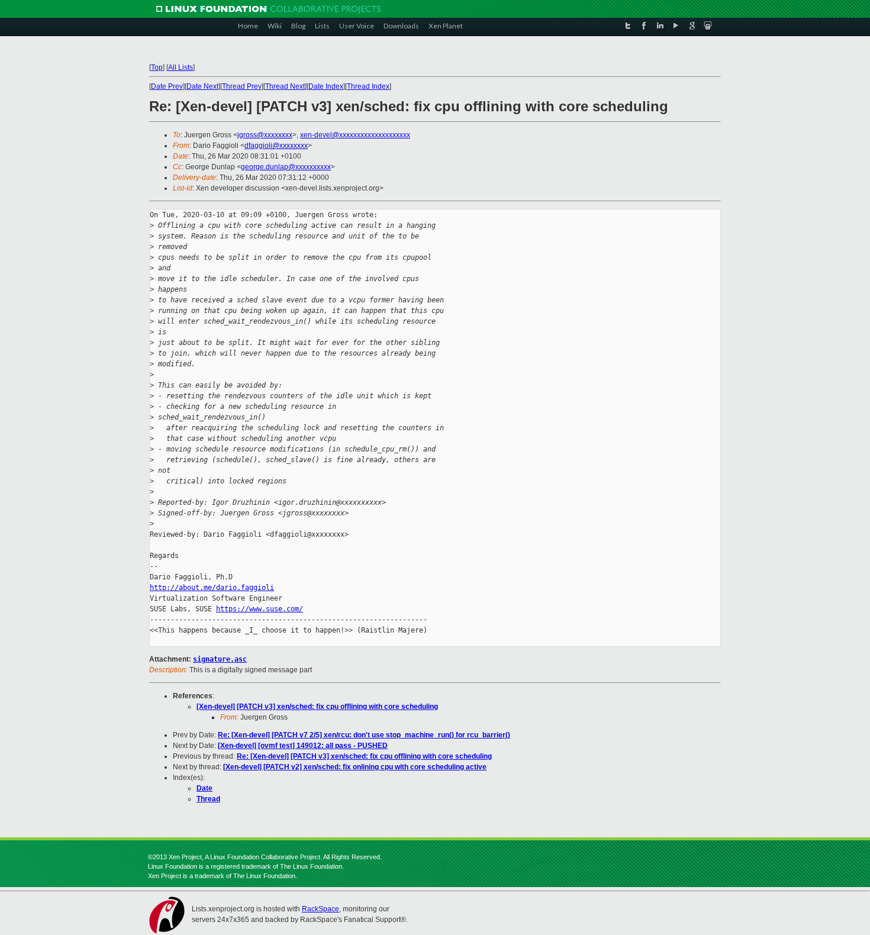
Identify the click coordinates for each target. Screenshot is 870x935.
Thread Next (285, 86)
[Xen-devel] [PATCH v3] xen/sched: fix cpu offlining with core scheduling (317, 706)
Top (157, 67)
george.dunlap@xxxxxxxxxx (286, 167)
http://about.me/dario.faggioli (212, 587)
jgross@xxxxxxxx (264, 135)
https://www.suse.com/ (259, 609)
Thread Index (368, 86)
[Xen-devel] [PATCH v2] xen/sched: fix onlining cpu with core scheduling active (354, 767)
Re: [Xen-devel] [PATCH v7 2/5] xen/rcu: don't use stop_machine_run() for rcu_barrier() (364, 735)
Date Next (202, 86)
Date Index (325, 86)
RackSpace (320, 909)
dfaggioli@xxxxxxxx (276, 145)
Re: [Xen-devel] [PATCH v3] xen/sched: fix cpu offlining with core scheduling (364, 756)
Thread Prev (242, 86)
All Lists (180, 67)
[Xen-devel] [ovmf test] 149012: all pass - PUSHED (303, 745)
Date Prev (167, 86)
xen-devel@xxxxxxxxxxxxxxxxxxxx (355, 135)
